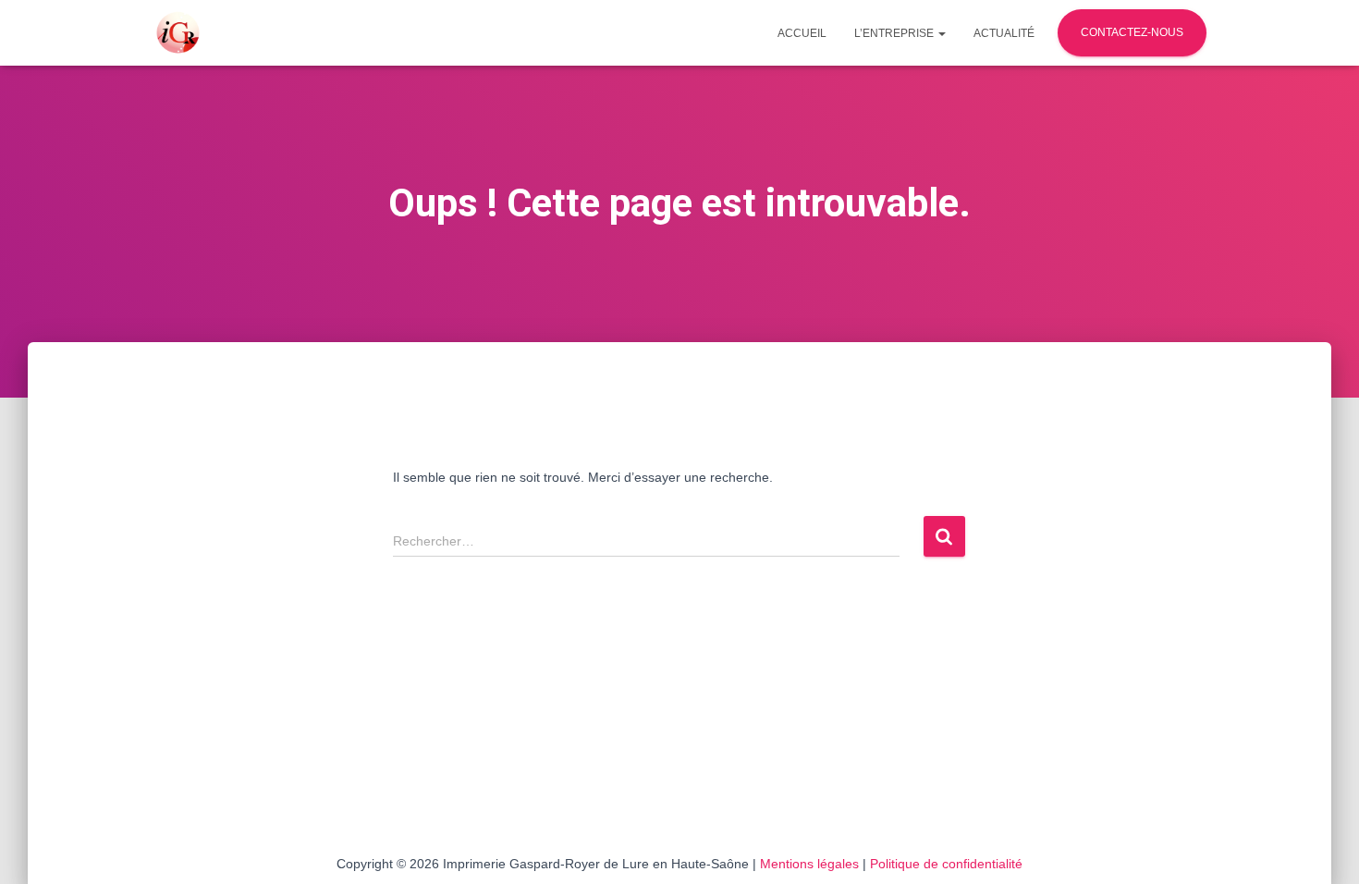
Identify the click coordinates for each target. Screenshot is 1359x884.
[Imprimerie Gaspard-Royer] (178, 33)
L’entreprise (895, 33)
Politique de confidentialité (946, 863)
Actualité (1004, 33)
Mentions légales (809, 863)
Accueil (801, 33)
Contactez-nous (1132, 32)
